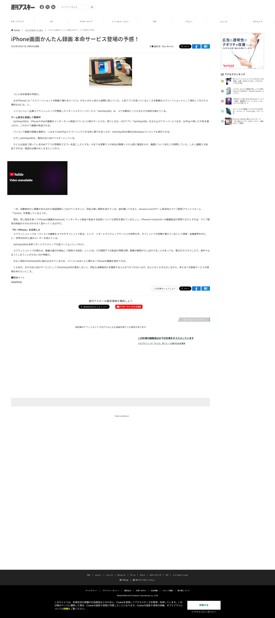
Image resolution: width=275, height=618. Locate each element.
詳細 (66, 608)
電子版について (183, 590)
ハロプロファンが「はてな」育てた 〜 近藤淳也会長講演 (161, 343)
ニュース (223, 21)
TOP (154, 21)
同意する (204, 605)
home (17, 30)
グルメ (142, 575)
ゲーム (132, 575)
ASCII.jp (125, 580)
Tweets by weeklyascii (121, 416)
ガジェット (257, 21)
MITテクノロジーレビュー (145, 580)
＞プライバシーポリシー (204, 612)
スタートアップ (17, 21)
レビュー (189, 21)
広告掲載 (154, 590)
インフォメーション (120, 21)
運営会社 (127, 590)
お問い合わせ (141, 590)
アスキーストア (85, 21)
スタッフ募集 (167, 590)
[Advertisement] (212, 7)
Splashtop (16, 281)
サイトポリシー (92, 590)
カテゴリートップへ (195, 319)
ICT (51, 21)
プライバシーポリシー (110, 590)
